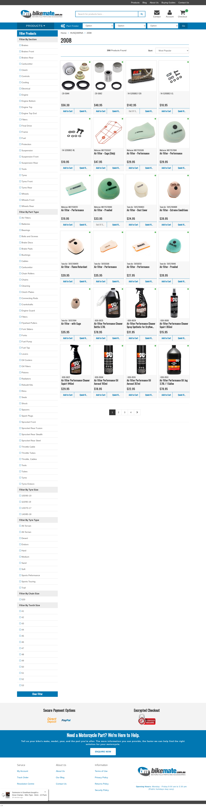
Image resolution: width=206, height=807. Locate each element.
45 (23, 636)
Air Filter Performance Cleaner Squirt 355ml (174, 325)
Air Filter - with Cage (71, 323)
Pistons (25, 372)
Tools (24, 169)
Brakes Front (28, 51)
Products (135, 2)
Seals (24, 397)
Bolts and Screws (30, 236)
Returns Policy (102, 784)
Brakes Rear (27, 57)
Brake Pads (27, 249)
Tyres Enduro (28, 484)
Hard (24, 550)
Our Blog (60, 777)
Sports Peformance (31, 575)
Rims (24, 391)
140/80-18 (26, 514)
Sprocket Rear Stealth (32, 434)
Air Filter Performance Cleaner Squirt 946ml (75, 382)
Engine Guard (28, 310)
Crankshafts (27, 304)
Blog (145, 2)
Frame (25, 132)
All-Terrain (26, 526)
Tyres (24, 175)
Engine (25, 95)
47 (23, 648)
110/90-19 (26, 502)
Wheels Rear (28, 206)
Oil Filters (26, 366)
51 (23, 673)
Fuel (24, 138)
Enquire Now (103, 751)
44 (23, 629)
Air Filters (26, 218)
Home (64, 33)
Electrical (26, 88)
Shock (24, 403)
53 (23, 685)
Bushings (26, 255)
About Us (154, 2)
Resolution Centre (25, 784)
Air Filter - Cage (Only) (104, 153)
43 (23, 623)
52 (23, 679)
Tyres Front (27, 181)
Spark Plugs (27, 416)
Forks (24, 335)
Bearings (26, 230)
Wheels (25, 194)
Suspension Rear (30, 163)
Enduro (25, 544)
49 (23, 660)
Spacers (25, 409)
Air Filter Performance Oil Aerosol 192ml (106, 382)
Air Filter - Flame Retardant (74, 266)
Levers (25, 354)
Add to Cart (68, 111)
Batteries (26, 224)
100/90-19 (26, 495)
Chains (25, 279)
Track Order (23, 777)
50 (23, 667)
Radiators (26, 378)
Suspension (27, 150)
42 (23, 617)
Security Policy (102, 790)
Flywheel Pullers (29, 323)
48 (23, 654)
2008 (89, 33)
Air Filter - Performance (138, 153)
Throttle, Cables (29, 459)
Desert (25, 538)
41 (23, 611)
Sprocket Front (29, 422)
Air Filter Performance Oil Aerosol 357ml (139, 382)
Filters (24, 119)
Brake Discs (27, 242)
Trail (24, 587)
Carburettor (27, 64)
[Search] (141, 14)
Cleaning (26, 286)
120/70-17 (26, 508)
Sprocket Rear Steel (31, 440)
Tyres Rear (27, 187)
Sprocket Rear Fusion (32, 428)
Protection (26, 144)
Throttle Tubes (28, 453)
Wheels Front (28, 200)
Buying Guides (168, 2)
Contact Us (183, 2)
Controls (26, 76)
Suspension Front (30, 156)
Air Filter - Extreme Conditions (174, 210)
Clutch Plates (28, 292)
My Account (22, 771)
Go (183, 26)
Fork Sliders (27, 329)
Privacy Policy (101, 777)
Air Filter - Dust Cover (137, 210)
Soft (23, 569)
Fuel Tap (26, 348)
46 (23, 642)
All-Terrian (26, 532)
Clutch (25, 70)
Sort (150, 50)
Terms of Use (101, 771)
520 (23, 599)
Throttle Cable (28, 447)
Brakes (25, 45)
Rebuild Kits (27, 385)
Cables (25, 261)
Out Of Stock (134, 111)
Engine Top (27, 107)
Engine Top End (29, 113)
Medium (25, 557)
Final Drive (27, 126)
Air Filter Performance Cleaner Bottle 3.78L (108, 325)
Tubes (24, 471)
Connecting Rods (30, 298)
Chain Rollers (28, 273)
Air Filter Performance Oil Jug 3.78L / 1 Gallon (174, 382)
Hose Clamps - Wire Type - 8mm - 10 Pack (29, 795)
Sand (24, 563)
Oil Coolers (27, 360)
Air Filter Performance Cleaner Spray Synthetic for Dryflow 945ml (141, 325)
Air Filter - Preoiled (103, 210)
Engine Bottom (29, 101)
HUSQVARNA (76, 33)
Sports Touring (28, 581)
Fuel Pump (27, 341)
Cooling (25, 82)
